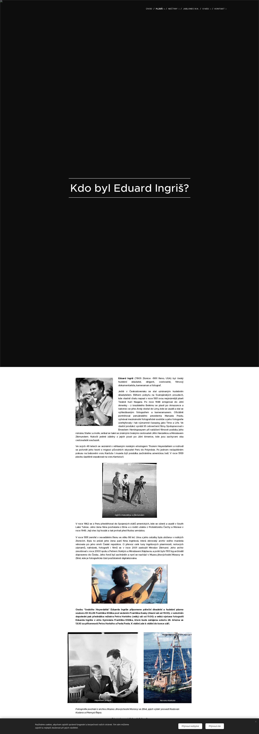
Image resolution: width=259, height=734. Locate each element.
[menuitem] (149, 8)
